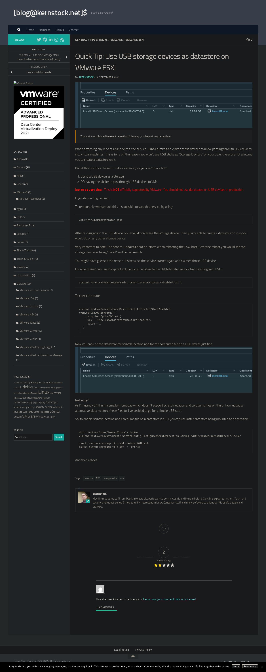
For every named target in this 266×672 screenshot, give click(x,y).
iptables (59, 388)
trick (39, 411)
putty (42, 402)
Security (21, 233)
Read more (250, 666)
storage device (110, 478)
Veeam (21, 267)
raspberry (18, 407)
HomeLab (44, 29)
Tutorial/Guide (25, 258)
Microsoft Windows (30, 198)
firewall (47, 388)
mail (51, 393)
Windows (41, 416)
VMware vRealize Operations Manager (41, 355)
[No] (261, 667)
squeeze (18, 411)
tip (35, 411)
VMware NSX (27, 314)
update (45, 411)
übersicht (51, 417)
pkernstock (86, 77)
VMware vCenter (29, 330)
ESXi (98, 478)
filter (42, 388)
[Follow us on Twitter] (39, 39)
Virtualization (24, 275)
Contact (74, 29)
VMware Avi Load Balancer (34, 290)
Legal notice (121, 649)
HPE (19, 175)
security (39, 407)
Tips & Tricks (99, 39)
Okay (236, 666)
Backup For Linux (39, 382)
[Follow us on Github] (45, 39)
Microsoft (22, 192)
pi (39, 402)
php (31, 402)
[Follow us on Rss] (62, 39)
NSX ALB (18, 397)
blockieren (58, 383)
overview (27, 397)
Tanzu (30, 411)
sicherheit (58, 407)
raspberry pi (29, 407)
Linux (20, 184)
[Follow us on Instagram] (56, 39)
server (48, 407)
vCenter (55, 411)
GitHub (60, 29)
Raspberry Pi (24, 225)
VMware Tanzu (28, 322)
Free (53, 387)
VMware (116, 39)
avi (20, 382)
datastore (88, 478)
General (81, 39)
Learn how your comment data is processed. (169, 599)
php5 (35, 402)
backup (27, 382)
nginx (20, 208)
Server (20, 242)
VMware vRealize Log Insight (36, 347)
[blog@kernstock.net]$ (50, 12)
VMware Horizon (29, 306)
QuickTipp (51, 402)
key (15, 393)
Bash (50, 382)
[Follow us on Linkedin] (50, 39)
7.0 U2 (16, 383)
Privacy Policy (143, 649)
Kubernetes (22, 393)
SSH (25, 411)
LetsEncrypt (33, 393)
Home (30, 29)
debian (28, 387)
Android (21, 159)
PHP (19, 217)
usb (122, 478)
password (37, 397)
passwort (46, 398)
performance (21, 402)
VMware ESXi (134, 39)
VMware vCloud (28, 339)
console (18, 387)
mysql (57, 393)
